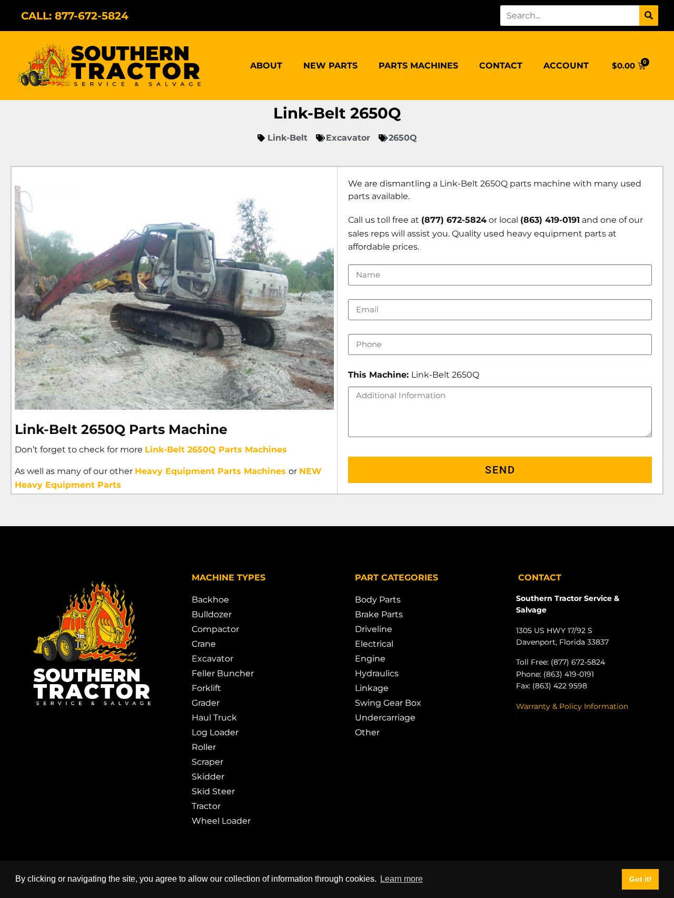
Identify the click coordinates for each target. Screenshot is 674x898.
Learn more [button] (401, 878)
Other (367, 732)
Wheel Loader (221, 821)
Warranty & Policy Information (572, 706)
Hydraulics (377, 673)
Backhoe (210, 600)
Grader (206, 703)
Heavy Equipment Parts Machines (210, 471)
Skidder (208, 777)
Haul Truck (214, 718)
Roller (204, 747)
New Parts (330, 66)
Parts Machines (418, 66)
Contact (500, 66)
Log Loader (215, 732)
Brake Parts (379, 614)
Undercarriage (385, 718)
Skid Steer (213, 791)
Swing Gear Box (388, 703)
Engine (370, 659)
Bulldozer (212, 614)
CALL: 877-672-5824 (74, 15)
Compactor (215, 629)
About (266, 66)
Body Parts (378, 600)
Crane (204, 644)
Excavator (212, 659)
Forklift (206, 688)
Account (566, 66)
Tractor (206, 806)
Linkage (372, 688)
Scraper (207, 762)
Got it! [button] (640, 879)
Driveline (373, 629)
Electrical (374, 644)
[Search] (648, 15)
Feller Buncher (223, 673)
